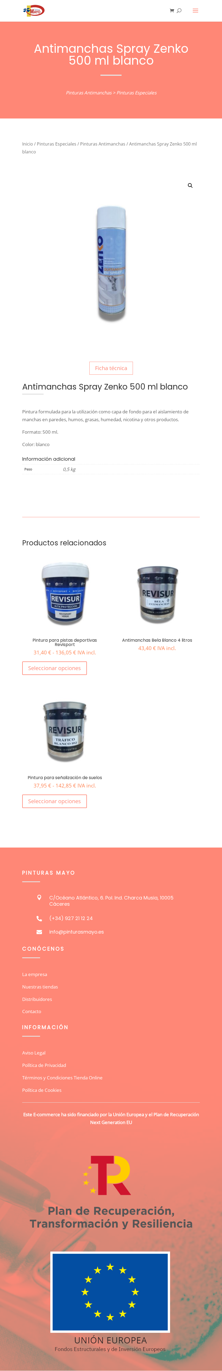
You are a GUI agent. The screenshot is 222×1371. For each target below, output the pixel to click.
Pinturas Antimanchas (89, 93)
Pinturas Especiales (136, 93)
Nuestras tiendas (40, 987)
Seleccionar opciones (54, 668)
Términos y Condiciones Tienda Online (62, 1078)
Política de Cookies (41, 1090)
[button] (190, 185)
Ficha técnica (111, 368)
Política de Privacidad (44, 1065)
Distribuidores (37, 999)
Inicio (27, 144)
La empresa (34, 974)
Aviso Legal (33, 1053)
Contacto (31, 1011)
